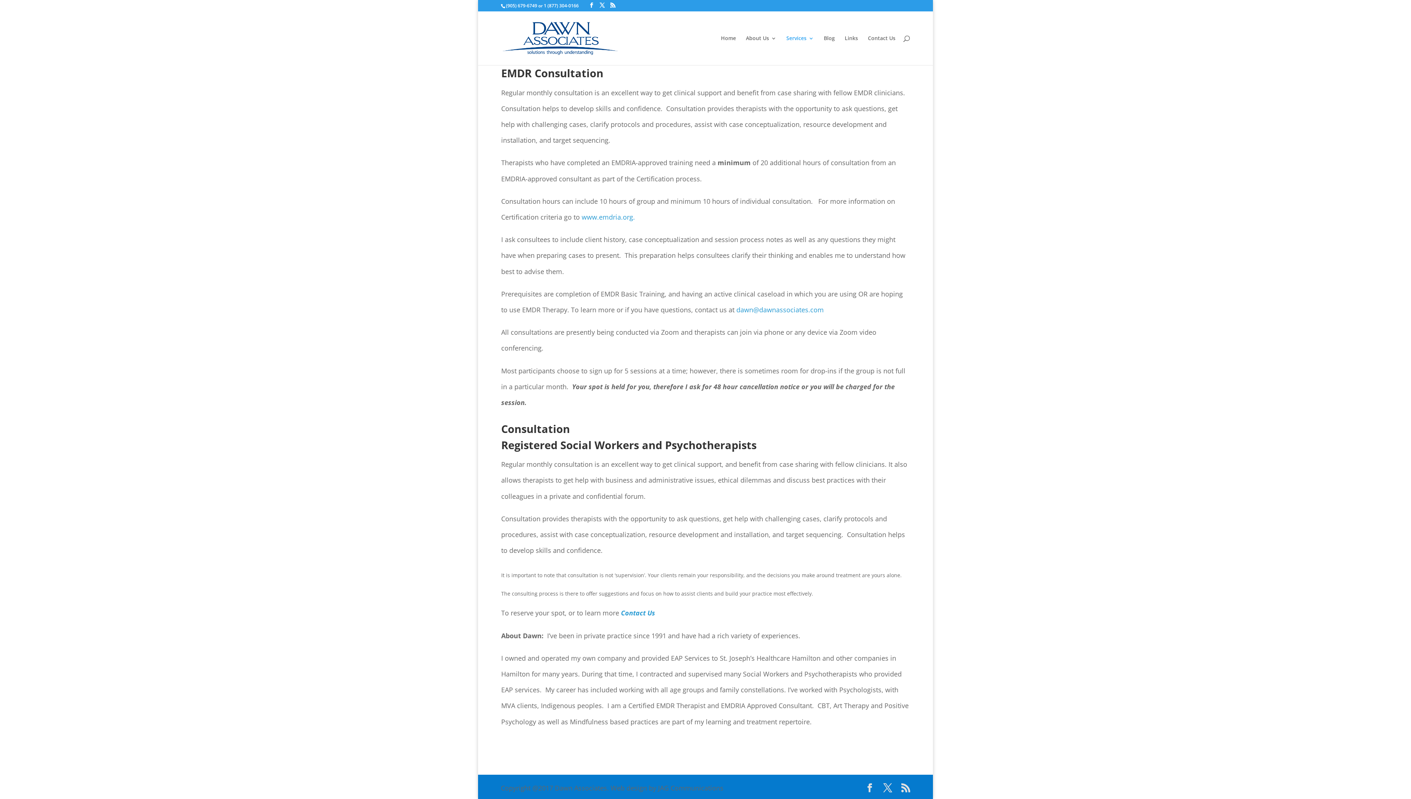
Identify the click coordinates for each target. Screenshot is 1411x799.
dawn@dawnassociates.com (780, 309)
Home (728, 39)
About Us (757, 39)
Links (851, 39)
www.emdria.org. (608, 217)
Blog (829, 39)
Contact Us (881, 39)
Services (796, 39)
